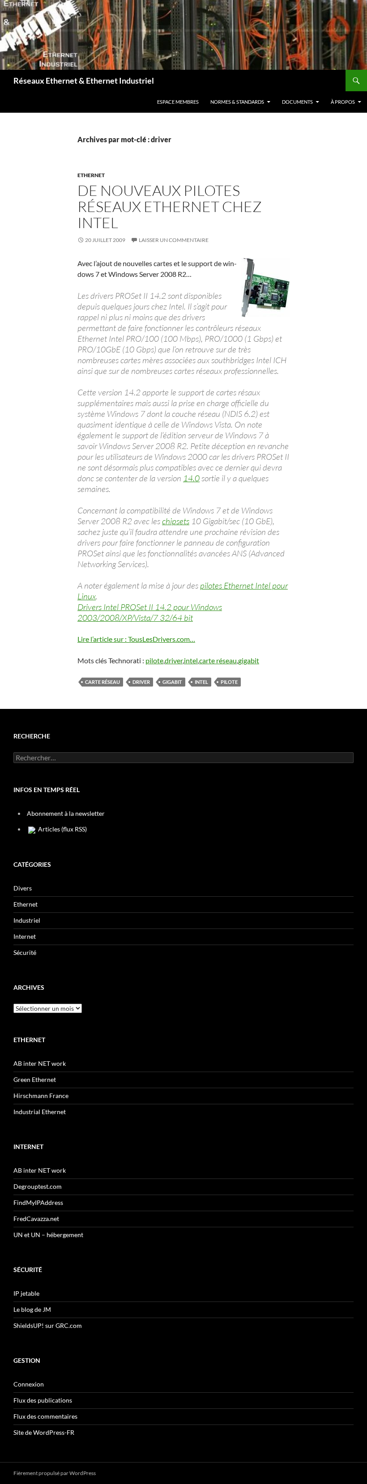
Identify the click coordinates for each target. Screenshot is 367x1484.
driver (174, 660)
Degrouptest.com (37, 1186)
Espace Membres (178, 102)
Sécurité (24, 952)
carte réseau (218, 660)
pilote (154, 660)
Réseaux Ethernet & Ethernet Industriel (83, 80)
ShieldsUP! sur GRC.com (47, 1325)
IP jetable (26, 1293)
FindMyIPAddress (38, 1202)
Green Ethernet (34, 1079)
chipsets (175, 521)
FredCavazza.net (36, 1218)
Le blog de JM (32, 1309)
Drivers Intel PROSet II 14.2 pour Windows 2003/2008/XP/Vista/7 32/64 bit (149, 612)
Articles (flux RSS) (62, 829)
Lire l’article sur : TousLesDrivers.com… (136, 639)
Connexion (28, 1384)
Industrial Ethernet (39, 1111)
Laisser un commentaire (174, 240)
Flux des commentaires (45, 1416)
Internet (24, 936)
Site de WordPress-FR (43, 1432)
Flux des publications (42, 1400)
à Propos (343, 102)
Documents (297, 102)
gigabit (248, 660)
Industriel (26, 920)
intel (191, 660)
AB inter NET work (39, 1063)
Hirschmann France (40, 1095)
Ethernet (91, 175)
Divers (22, 888)
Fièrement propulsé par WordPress (54, 1473)
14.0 (191, 478)
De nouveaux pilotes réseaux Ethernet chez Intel (169, 206)
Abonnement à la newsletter (66, 813)
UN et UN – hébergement (48, 1234)
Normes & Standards (237, 102)
